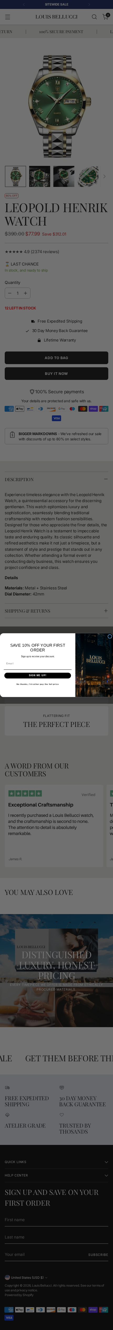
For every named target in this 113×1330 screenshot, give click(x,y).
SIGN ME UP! (38, 675)
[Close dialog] (109, 636)
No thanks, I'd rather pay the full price (38, 684)
